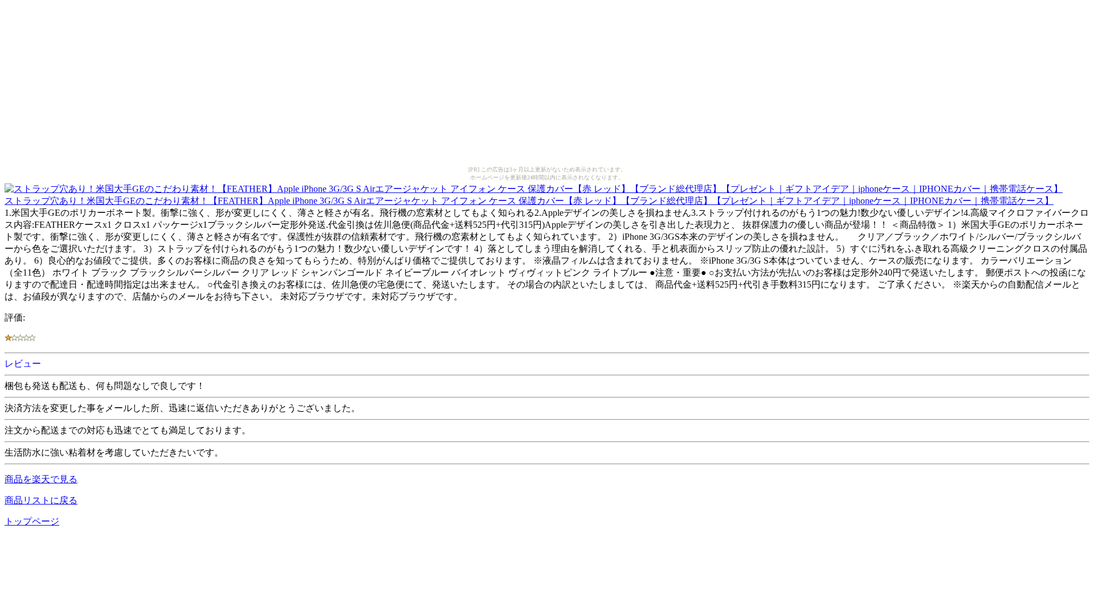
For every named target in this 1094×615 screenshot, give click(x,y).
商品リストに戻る (41, 500)
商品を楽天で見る (41, 479)
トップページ (32, 521)
